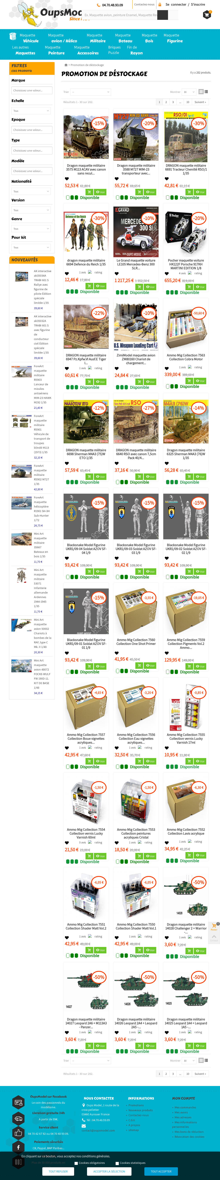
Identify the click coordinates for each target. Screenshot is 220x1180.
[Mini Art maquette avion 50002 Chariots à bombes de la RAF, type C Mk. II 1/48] (21, 625)
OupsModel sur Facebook (48, 1096)
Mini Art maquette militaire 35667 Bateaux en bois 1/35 (41, 545)
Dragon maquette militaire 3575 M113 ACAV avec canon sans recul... (86, 169)
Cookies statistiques (132, 1163)
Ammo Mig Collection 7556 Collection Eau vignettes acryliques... (136, 738)
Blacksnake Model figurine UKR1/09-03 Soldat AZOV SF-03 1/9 (136, 549)
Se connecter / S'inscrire (185, 4)
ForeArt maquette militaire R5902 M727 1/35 (41, 475)
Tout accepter (161, 1171)
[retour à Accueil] (65, 65)
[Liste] (206, 91)
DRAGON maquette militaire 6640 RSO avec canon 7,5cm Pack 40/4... (136, 454)
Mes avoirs (180, 1112)
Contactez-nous (144, 4)
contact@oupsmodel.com (98, 1130)
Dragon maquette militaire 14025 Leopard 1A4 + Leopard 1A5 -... (186, 1023)
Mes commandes (184, 1107)
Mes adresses (181, 1117)
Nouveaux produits (139, 1110)
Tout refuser (58, 1171)
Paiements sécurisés (48, 1142)
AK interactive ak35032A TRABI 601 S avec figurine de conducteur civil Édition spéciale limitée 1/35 (42, 334)
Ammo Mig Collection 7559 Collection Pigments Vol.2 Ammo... (186, 644)
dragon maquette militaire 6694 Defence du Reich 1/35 (86, 262)
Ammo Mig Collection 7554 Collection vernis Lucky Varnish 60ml (86, 833)
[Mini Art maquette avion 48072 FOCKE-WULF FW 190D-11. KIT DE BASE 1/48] (21, 666)
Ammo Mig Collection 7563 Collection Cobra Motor (186, 357)
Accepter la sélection (109, 1171)
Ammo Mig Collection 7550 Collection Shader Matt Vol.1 (136, 926)
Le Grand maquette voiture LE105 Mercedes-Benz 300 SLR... (136, 264)
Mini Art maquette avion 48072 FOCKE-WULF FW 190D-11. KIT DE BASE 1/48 (42, 674)
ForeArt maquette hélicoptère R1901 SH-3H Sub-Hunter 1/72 (42, 508)
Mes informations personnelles (184, 1124)
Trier (66, 92)
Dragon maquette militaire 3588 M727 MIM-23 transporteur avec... (136, 169)
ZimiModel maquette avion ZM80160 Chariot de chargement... (136, 359)
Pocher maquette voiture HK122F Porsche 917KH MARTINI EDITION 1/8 (186, 264)
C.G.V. (130, 1120)
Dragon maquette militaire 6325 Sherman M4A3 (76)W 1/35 (186, 454)
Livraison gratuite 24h (48, 1113)
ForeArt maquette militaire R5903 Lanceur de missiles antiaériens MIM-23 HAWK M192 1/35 (42, 384)
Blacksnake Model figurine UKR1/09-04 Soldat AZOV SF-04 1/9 (86, 549)
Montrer (175, 92)
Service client (48, 1127)
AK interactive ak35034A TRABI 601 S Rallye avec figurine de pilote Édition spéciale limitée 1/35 (42, 287)
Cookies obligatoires (92, 1163)
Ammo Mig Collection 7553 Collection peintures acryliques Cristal (136, 833)
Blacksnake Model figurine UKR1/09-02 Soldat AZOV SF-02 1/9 (186, 549)
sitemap (132, 1130)
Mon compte (183, 1098)
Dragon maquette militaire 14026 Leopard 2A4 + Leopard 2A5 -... (136, 1023)
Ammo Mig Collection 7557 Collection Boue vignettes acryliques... (86, 738)
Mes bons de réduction (188, 1132)
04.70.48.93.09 (112, 5)
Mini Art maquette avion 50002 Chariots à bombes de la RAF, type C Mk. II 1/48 (42, 633)
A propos (133, 1125)
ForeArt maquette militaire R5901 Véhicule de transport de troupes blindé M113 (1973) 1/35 (42, 434)
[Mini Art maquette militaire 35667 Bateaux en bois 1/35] (21, 539)
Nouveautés (24, 260)
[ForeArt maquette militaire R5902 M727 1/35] (21, 471)
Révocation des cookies (188, 1137)
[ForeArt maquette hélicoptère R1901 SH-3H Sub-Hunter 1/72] (21, 503)
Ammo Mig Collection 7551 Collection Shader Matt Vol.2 (86, 926)
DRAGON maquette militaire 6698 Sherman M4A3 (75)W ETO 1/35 (86, 454)
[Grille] (201, 91)
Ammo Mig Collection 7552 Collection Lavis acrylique (186, 831)
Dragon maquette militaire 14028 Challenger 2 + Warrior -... (186, 928)
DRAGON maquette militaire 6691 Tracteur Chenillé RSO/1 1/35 (186, 169)
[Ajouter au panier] (89, 192)
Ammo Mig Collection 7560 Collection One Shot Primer (136, 642)
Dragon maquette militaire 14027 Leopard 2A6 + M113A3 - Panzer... (86, 1023)
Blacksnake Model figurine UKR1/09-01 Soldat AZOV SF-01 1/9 (86, 644)
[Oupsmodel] (50, 14)
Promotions (135, 1105)
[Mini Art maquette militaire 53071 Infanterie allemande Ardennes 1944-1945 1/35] (21, 575)
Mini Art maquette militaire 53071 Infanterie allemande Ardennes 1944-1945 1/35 (41, 588)
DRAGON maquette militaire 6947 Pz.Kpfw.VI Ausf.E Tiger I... (86, 359)
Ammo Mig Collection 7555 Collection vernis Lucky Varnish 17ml (186, 738)
